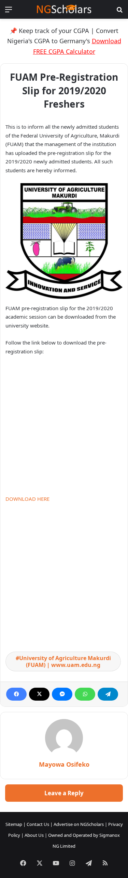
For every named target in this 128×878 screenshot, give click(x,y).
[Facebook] (16, 694)
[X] (39, 694)
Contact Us (38, 824)
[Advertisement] (64, 428)
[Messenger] (62, 694)
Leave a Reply (64, 793)
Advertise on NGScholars (79, 824)
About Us (34, 835)
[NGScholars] (64, 9)
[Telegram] (108, 694)
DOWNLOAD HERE (27, 498)
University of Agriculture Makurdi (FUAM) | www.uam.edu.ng (65, 661)
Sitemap (13, 824)
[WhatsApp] (85, 694)
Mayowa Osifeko (64, 764)
